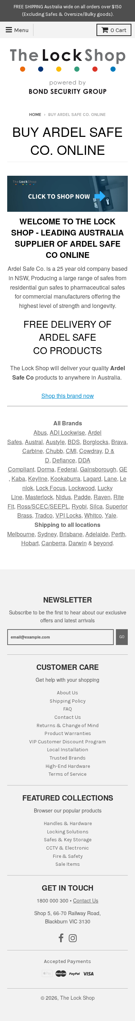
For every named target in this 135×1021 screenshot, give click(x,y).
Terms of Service (67, 774)
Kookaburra (65, 478)
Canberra (53, 543)
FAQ (67, 709)
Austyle (55, 442)
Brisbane (70, 534)
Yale (110, 515)
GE (123, 469)
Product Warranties (67, 733)
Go (122, 637)
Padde (82, 497)
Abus (40, 432)
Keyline (38, 478)
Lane (110, 478)
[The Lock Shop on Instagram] (73, 938)
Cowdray (90, 451)
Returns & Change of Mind (67, 725)
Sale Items (67, 864)
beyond (103, 543)
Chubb (54, 451)
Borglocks (95, 442)
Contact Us (67, 717)
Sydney (47, 534)
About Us (67, 693)
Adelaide (96, 534)
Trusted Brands (68, 758)
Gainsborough (98, 469)
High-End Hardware (67, 766)
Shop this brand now (67, 395)
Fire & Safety (68, 856)
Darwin (77, 543)
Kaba (18, 478)
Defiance (63, 460)
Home (35, 114)
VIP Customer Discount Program (67, 742)
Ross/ (24, 506)
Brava (118, 442)
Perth (118, 534)
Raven (102, 497)
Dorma (45, 469)
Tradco (44, 515)
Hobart (30, 543)
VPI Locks (68, 515)
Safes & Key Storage (67, 840)
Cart (118, 30)
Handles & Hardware (68, 823)
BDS (74, 442)
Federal (67, 469)
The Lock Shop (77, 997)
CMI (71, 451)
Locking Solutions (68, 832)
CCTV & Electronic (67, 848)
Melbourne (21, 534)
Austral (34, 442)
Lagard (92, 478)
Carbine (32, 451)
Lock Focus (51, 488)
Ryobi (79, 506)
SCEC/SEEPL (50, 506)
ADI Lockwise (67, 432)
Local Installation (67, 750)
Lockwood (81, 488)
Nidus (63, 497)
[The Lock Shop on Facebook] (61, 938)
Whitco (93, 515)
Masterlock (39, 497)
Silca (96, 506)
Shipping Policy (68, 701)
